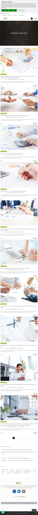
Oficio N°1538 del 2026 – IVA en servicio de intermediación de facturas (11, 153)
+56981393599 (10, 15)
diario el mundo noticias (26, 469)
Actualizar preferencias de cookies (5, 13)
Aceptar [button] (5, 10)
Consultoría (12, 469)
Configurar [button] (21, 10)
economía (33, 469)
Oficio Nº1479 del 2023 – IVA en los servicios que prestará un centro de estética (20, 460)
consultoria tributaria (5, 469)
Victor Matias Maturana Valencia (11, 387)
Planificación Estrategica (27, 471)
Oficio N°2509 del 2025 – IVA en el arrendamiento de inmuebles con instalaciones (13, 191)
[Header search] (31, 18)
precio (34, 471)
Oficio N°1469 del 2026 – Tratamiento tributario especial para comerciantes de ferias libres (14, 115)
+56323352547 (4, 15)
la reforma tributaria (18, 471)
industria (11, 471)
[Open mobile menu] (29, 19)
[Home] (6, 19)
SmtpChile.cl (26, 513)
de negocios (18, 469)
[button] (2, 512)
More (1, 85)
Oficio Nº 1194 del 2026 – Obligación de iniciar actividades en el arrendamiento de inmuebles (15, 268)
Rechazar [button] (12, 10)
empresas (3, 471)
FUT (7, 471)
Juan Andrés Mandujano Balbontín (12, 79)
